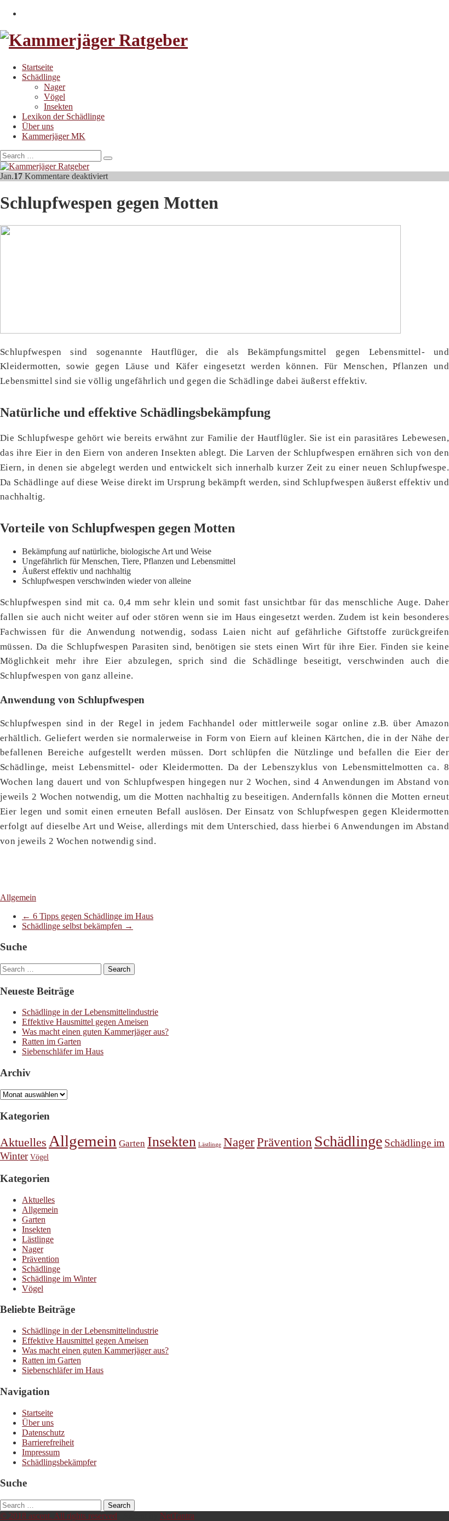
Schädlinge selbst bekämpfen (77, 926)
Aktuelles (23, 1142)
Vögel (54, 96)
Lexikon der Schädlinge (63, 116)
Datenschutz (43, 1432)
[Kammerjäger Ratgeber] (94, 40)
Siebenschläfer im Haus (62, 1051)
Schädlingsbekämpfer (59, 1462)
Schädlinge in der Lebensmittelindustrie (90, 1012)
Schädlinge (41, 77)
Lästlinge (209, 1144)
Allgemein (18, 897)
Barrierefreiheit (48, 1442)
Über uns (38, 126)
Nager (54, 86)
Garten (132, 1143)
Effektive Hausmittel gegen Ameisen (85, 1021)
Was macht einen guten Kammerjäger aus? (95, 1031)
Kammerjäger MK (53, 136)
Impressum (41, 1452)
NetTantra (177, 1515)
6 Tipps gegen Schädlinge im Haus (87, 916)
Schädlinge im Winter (59, 1278)
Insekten (58, 106)
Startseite (37, 67)
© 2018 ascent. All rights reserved (58, 1515)
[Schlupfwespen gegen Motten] (200, 330)
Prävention (284, 1142)
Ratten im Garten (51, 1041)
